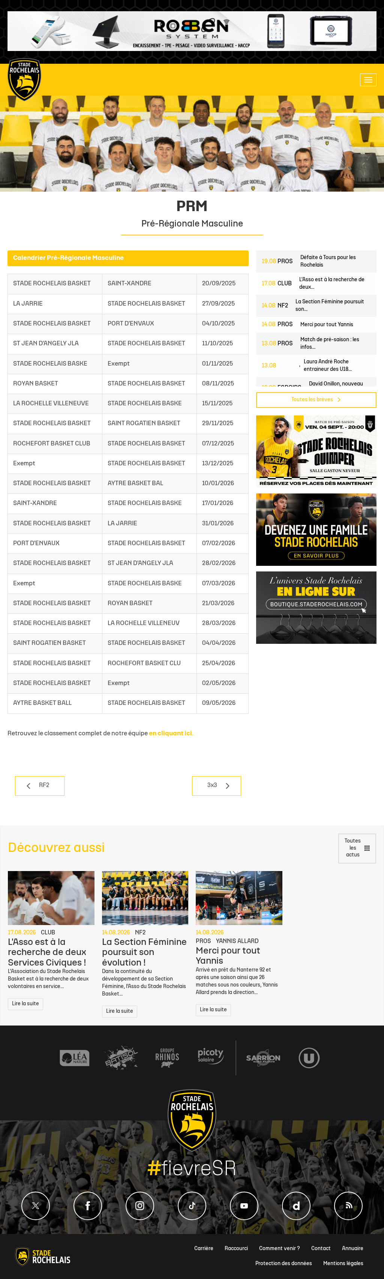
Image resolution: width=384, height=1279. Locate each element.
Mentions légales (343, 1263)
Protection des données (283, 1263)
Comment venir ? (279, 1248)
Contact (321, 1248)
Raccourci (236, 1248)
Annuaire (352, 1248)
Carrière (203, 1248)
